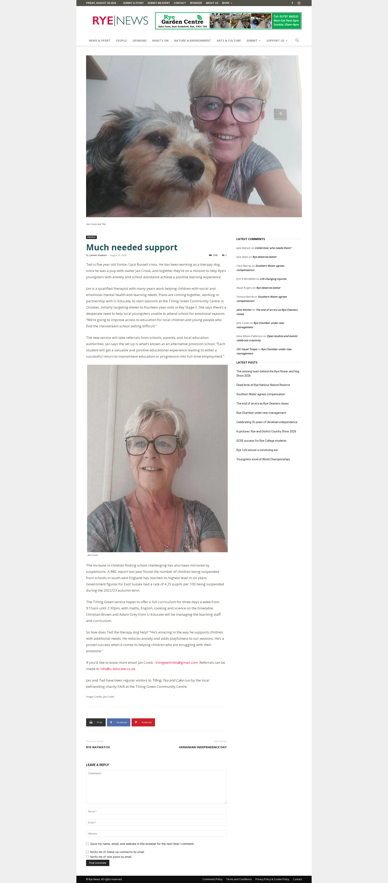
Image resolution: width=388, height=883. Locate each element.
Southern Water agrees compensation (260, 394)
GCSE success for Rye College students (261, 440)
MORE (225, 3)
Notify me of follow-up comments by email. (117, 851)
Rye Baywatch (98, 747)
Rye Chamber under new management (261, 412)
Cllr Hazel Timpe (246, 349)
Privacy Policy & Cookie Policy (272, 879)
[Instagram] (299, 3)
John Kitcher (244, 310)
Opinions (140, 40)
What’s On (160, 40)
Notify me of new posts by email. (111, 856)
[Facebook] (292, 3)
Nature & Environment (192, 40)
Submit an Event (159, 3)
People (121, 40)
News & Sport (100, 40)
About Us (212, 3)
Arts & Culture (229, 40)
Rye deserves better (264, 257)
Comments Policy (212, 879)
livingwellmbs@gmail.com (177, 662)
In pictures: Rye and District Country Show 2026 (266, 431)
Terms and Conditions (239, 879)
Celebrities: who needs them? (273, 248)
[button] (297, 41)
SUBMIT (252, 40)
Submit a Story (133, 3)
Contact (180, 3)
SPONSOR (196, 3)
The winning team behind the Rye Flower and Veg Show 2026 (267, 373)
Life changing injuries (273, 279)
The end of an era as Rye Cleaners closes (262, 403)
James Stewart (98, 255)
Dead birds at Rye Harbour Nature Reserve (263, 385)
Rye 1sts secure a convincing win (257, 450)
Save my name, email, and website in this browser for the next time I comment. (142, 843)
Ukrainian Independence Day (203, 747)
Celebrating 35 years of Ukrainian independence (266, 422)
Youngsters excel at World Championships (263, 459)
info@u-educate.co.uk (117, 668)
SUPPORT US (275, 40)
